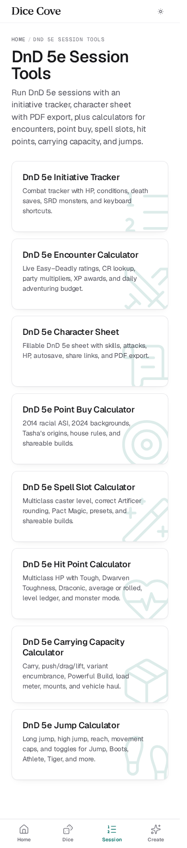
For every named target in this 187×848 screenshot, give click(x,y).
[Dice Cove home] (36, 11)
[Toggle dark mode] (160, 11)
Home (19, 39)
